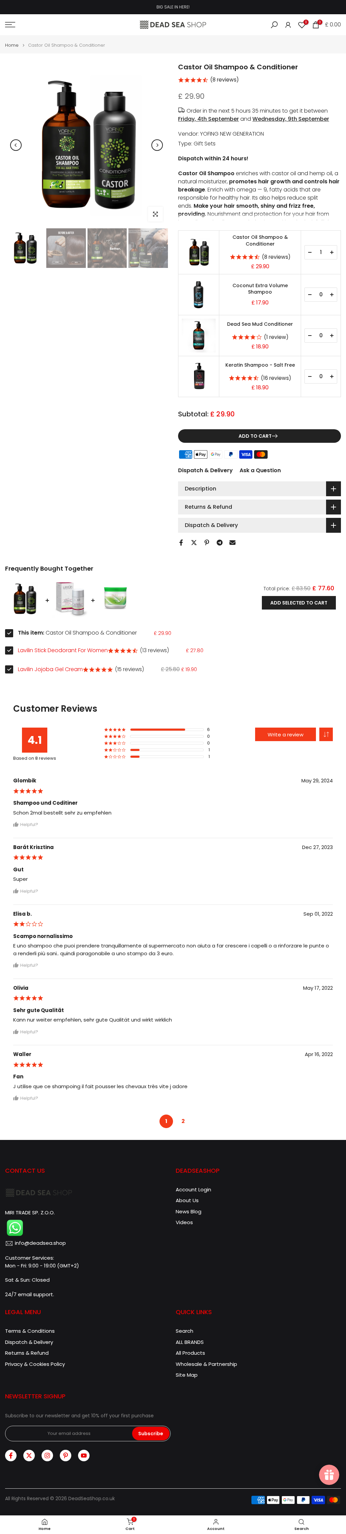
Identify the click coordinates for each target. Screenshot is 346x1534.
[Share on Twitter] (194, 543)
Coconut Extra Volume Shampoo (260, 289)
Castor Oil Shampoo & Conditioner (260, 240)
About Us (187, 1200)
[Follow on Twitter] (29, 1455)
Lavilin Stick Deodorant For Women (63, 650)
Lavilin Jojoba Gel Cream (50, 669)
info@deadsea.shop (40, 1242)
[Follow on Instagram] (47, 1455)
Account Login (193, 1189)
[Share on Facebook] (181, 543)
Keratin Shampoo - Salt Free (260, 365)
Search (184, 1330)
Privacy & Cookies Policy (35, 1364)
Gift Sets (205, 143)
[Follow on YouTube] (84, 1455)
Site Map (187, 1374)
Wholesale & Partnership (206, 1364)
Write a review (285, 734)
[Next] (157, 145)
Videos (184, 1222)
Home (12, 45)
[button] (326, 734)
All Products (190, 1352)
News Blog (188, 1211)
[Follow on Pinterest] (65, 1455)
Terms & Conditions (30, 1330)
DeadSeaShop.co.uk (91, 1498)
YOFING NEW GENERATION (232, 134)
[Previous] (16, 145)
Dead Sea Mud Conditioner (260, 324)
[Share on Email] (232, 543)
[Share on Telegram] (220, 543)
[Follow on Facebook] (11, 1455)
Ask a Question (260, 470)
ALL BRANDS (190, 1342)
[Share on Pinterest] (207, 543)
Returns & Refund (27, 1352)
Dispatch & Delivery (205, 470)
